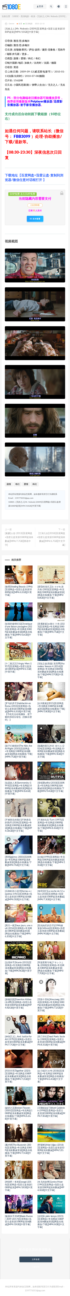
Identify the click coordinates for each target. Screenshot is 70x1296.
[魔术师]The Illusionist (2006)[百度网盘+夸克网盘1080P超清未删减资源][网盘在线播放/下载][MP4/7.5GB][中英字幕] (18, 1150)
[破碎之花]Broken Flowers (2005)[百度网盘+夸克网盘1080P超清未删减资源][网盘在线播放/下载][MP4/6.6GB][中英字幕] (18, 1113)
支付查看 (36, 219)
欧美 (33, 16)
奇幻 (17, 484)
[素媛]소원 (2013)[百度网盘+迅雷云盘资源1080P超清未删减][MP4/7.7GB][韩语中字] (19, 539)
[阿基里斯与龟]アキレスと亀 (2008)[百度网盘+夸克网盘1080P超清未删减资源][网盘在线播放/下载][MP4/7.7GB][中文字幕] (50, 968)
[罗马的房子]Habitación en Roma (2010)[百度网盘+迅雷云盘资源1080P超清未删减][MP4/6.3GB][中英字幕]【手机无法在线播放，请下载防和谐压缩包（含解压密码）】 (18, 711)
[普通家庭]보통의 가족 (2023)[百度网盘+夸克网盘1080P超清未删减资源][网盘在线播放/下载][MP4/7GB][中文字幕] (51, 629)
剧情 (9, 484)
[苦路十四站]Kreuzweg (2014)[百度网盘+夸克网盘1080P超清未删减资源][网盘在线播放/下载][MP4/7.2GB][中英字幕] (51, 1005)
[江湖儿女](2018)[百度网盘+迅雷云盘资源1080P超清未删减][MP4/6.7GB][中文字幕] (51, 539)
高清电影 (25, 16)
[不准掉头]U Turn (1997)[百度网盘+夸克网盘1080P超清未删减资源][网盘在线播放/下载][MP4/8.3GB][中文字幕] (50, 825)
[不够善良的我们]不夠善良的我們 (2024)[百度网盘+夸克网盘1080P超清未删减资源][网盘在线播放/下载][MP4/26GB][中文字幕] (18, 825)
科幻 (35, 484)
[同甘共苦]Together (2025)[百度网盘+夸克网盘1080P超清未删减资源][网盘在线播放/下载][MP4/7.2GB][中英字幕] (18, 1076)
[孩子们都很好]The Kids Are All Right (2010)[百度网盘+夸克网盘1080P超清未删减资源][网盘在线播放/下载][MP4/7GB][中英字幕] (18, 751)
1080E (15, 16)
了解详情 (36, 1267)
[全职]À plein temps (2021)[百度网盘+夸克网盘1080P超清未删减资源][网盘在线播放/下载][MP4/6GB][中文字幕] (50, 1221)
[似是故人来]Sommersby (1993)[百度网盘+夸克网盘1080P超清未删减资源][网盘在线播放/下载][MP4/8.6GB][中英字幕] (18, 788)
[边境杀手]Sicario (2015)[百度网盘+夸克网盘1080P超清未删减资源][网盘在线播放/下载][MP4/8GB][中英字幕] (18, 968)
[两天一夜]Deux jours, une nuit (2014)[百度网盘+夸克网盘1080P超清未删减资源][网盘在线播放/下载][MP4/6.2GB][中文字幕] (18, 931)
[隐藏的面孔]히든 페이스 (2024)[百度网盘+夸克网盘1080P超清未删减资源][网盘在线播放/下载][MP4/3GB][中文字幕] (51, 751)
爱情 (26, 484)
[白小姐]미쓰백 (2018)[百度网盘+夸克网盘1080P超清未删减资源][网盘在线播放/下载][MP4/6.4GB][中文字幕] (50, 1076)
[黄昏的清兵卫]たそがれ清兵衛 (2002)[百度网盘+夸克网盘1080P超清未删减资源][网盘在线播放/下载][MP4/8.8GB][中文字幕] (51, 592)
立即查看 (36, 1259)
